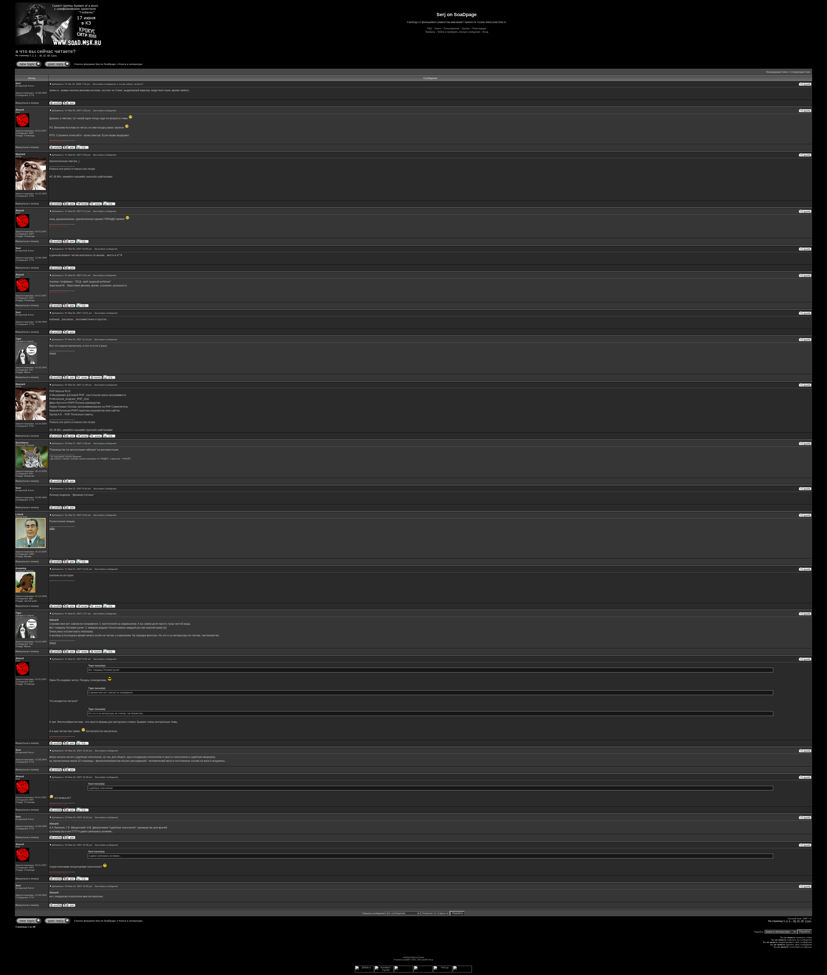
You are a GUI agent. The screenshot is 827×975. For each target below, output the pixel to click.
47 (44, 55)
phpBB (407, 959)
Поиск (437, 28)
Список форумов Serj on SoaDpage (95, 64)
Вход (485, 32)
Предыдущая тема (776, 72)
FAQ (429, 28)
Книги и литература (130, 64)
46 (40, 55)
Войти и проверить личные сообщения (459, 32)
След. (54, 55)
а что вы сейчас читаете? (46, 51)
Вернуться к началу (27, 103)
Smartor (421, 957)
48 (48, 55)
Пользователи (451, 28)
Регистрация (479, 28)
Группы (466, 28)
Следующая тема (800, 72)
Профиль (430, 32)
